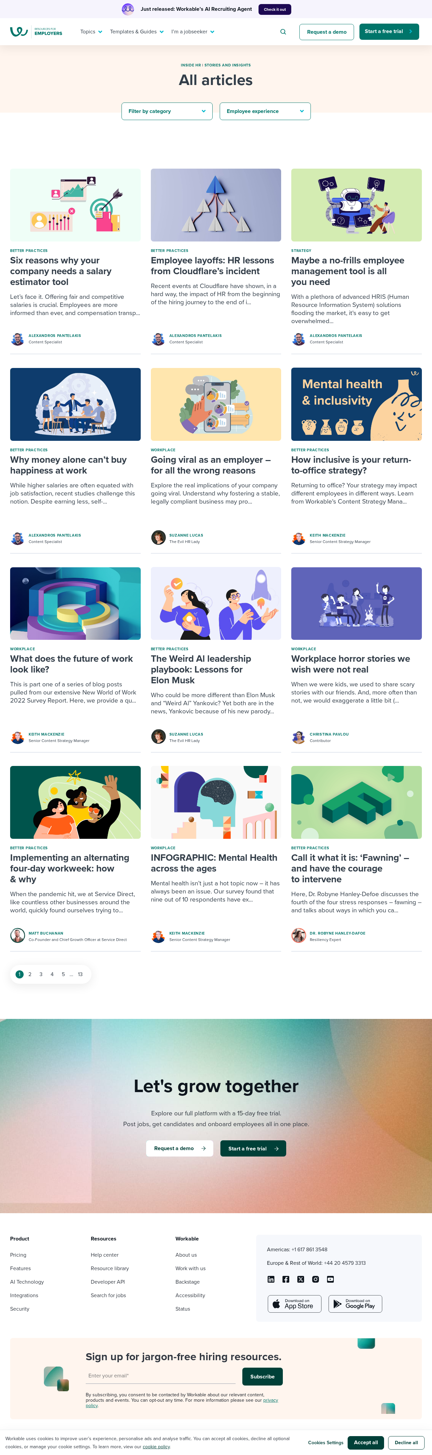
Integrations (24, 1295)
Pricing (18, 1255)
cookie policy (156, 1447)
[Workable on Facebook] (286, 1281)
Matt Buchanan (46, 933)
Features (20, 1268)
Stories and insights (228, 65)
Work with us (191, 1268)
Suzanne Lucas (186, 535)
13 (80, 974)
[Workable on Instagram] (330, 1281)
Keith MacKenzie (328, 535)
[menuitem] (90, 31)
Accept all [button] (366, 1442)
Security (19, 1309)
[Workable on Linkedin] (271, 1281)
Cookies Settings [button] (326, 1443)
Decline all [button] (406, 1443)
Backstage (188, 1282)
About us (186, 1255)
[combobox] (284, 32)
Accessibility (190, 1295)
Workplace (163, 450)
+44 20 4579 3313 (345, 1263)
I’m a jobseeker (189, 31)
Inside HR (191, 65)
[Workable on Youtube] (301, 1281)
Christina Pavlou (329, 734)
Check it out (275, 9)
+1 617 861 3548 (309, 1249)
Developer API (108, 1282)
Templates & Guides (133, 31)
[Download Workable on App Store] (294, 1304)
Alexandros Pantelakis (55, 336)
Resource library (110, 1268)
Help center (104, 1255)
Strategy (301, 251)
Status (183, 1309)
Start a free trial (384, 31)
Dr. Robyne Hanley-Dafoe (337, 933)
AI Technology (27, 1282)
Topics (87, 31)
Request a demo (327, 32)
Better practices (29, 251)
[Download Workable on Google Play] (355, 1304)
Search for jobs (108, 1295)
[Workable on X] (316, 1281)
